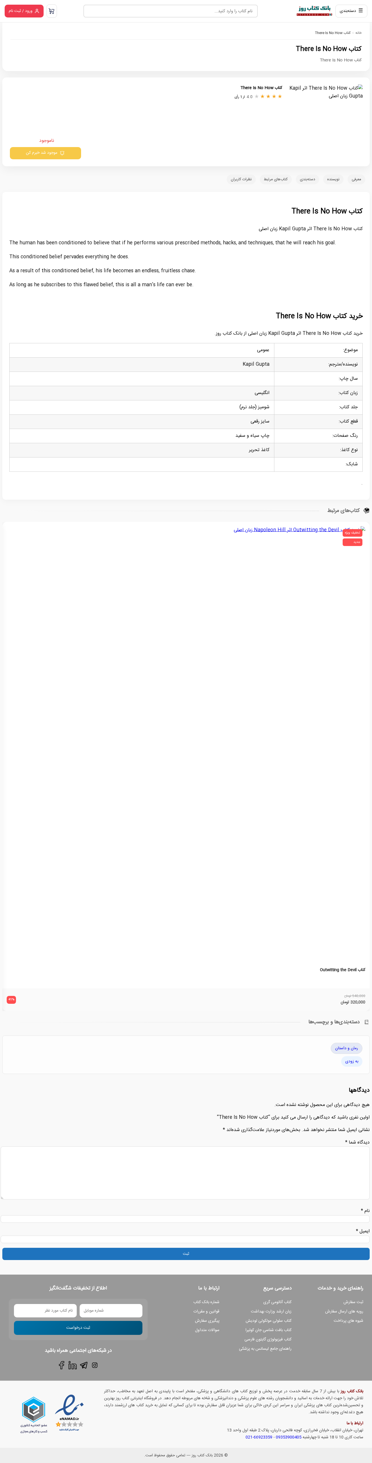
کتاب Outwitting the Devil (342, 970)
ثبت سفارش (353, 1302)
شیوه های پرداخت (348, 1320)
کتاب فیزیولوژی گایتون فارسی (267, 1339)
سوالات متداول (207, 1330)
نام (365, 1211)
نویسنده (333, 179)
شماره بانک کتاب (206, 1302)
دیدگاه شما (357, 1142)
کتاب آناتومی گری (277, 1302)
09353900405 (288, 1437)
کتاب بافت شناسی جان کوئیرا (268, 1330)
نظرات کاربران (241, 179)
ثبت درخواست (78, 1327)
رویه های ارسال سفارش (344, 1311)
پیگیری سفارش (207, 1320)
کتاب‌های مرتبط (276, 179)
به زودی (351, 1061)
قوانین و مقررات (206, 1311)
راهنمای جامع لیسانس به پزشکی (265, 1348)
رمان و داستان (346, 1048)
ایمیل (363, 1231)
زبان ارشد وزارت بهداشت (271, 1311)
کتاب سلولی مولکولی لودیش (268, 1320)
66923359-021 (259, 1437)
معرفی (356, 179)
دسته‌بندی (307, 179)
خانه (358, 33)
